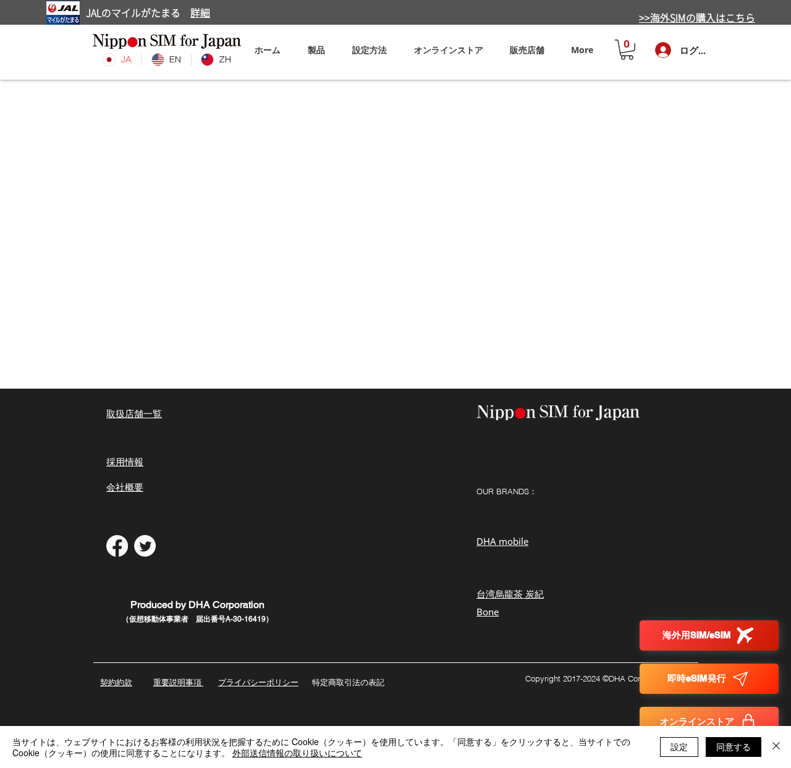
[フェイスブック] (117, 546)
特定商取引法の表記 (348, 682)
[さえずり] (145, 546)
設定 (679, 746)
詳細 (200, 13)
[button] (369, 49)
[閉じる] (776, 747)
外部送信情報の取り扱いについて (297, 752)
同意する (733, 746)
